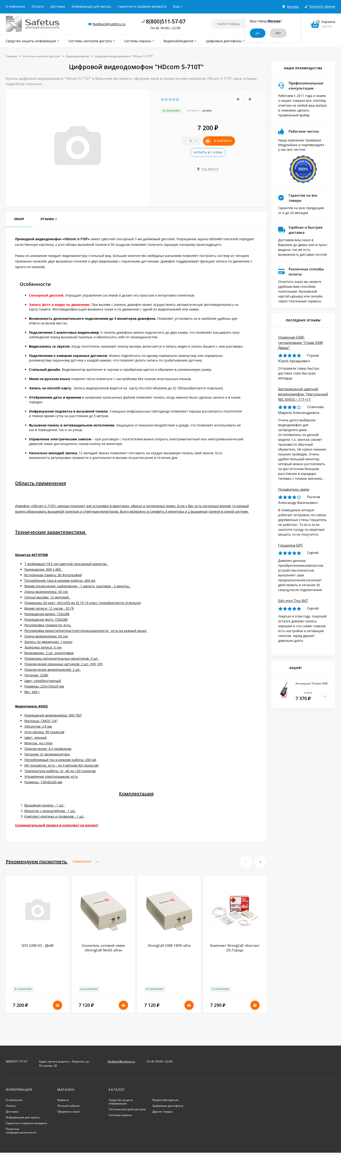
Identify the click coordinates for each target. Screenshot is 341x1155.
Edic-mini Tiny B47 (293, 600)
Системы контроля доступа (41, 56)
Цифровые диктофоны (167, 1106)
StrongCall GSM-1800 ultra (169, 945)
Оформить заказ (68, 1111)
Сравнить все (82, 862)
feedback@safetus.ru (109, 24)
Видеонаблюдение (165, 1100)
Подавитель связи (293, 489)
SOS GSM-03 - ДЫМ (38, 945)
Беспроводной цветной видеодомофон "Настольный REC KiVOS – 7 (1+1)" (303, 394)
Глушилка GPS (290, 545)
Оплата (38, 6)
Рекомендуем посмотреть (49, 861)
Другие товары (162, 1111)
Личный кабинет (68, 1106)
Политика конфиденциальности (21, 1130)
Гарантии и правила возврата (142, 6)
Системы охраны (120, 1115)
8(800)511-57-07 (166, 21)
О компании (15, 6)
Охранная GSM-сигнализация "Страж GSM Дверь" (300, 342)
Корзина (63, 1100)
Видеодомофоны (77, 56)
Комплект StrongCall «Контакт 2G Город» (235, 947)
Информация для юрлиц (91, 6)
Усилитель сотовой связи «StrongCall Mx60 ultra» (103, 947)
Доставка (57, 6)
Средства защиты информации (121, 1101)
